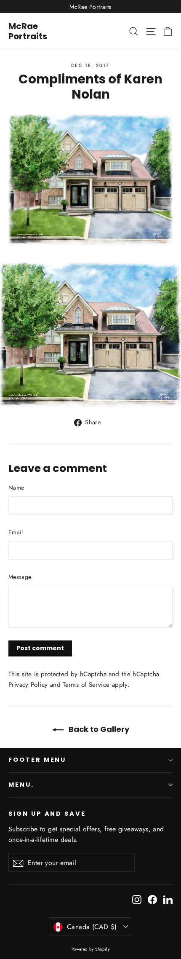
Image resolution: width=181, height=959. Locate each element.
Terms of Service (86, 684)
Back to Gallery (98, 729)
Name (16, 487)
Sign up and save (47, 813)
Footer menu (37, 759)
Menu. (21, 784)
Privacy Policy (28, 684)
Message (19, 577)
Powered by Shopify (91, 949)
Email (15, 532)
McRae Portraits (27, 31)
